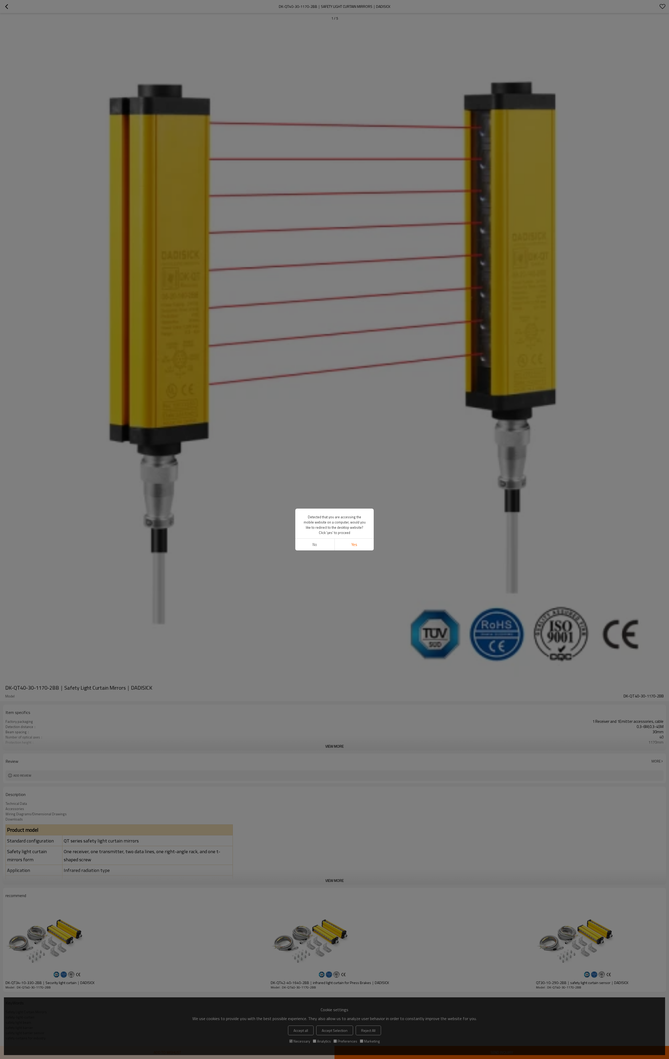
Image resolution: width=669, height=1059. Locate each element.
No (315, 545)
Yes (354, 545)
